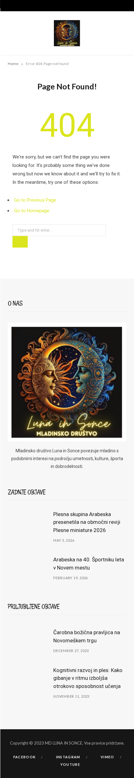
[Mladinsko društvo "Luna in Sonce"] (67, 33)
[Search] (124, 5)
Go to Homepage (31, 210)
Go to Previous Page (35, 200)
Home (13, 63)
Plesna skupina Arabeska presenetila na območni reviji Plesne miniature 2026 (86, 522)
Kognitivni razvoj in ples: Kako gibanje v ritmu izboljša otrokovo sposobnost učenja (87, 678)
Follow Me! (69, 729)
